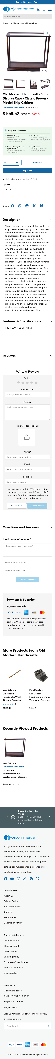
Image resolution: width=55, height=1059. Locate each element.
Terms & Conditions (13, 967)
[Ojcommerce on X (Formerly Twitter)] (38, 877)
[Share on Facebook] (12, 205)
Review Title (27, 389)
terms (25, 498)
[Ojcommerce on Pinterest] (31, 877)
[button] (18, 382)
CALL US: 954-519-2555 (16, 996)
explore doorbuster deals (27, 2)
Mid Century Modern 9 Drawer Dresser (25, 23)
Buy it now (27, 170)
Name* (27, 451)
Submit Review (37, 505)
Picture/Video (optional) (27, 425)
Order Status (10, 951)
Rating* (27, 378)
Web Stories (10, 917)
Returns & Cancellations (16, 962)
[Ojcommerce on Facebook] (6, 877)
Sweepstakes (10, 973)
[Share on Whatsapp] (20, 205)
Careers (8, 912)
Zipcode (6, 184)
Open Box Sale (11, 940)
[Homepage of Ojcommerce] (19, 9)
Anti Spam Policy (12, 906)
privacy (37, 498)
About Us (8, 895)
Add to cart (37, 162)
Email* (27, 464)
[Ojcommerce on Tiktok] (25, 877)
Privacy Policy (11, 901)
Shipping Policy (11, 956)
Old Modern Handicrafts (13, 108)
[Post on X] (34, 205)
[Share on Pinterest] (27, 205)
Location (27, 476)
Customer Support (13, 990)
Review (27, 402)
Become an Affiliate (13, 922)
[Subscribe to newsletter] (48, 1026)
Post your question (27, 579)
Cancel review (17, 505)
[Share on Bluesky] (41, 205)
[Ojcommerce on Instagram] (18, 877)
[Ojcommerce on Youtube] (12, 877)
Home (5, 23)
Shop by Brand (11, 946)
